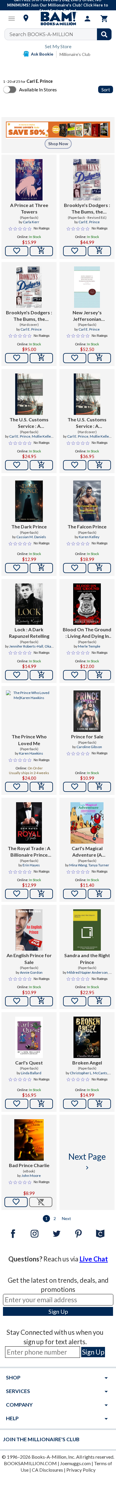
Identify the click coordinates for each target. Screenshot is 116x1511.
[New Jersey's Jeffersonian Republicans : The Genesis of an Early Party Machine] (87, 287)
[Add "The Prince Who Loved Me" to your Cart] (41, 787)
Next (66, 1218)
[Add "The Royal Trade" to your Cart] (41, 894)
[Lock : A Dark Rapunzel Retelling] (29, 604)
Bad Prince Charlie (29, 1165)
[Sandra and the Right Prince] (87, 930)
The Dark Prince (29, 526)
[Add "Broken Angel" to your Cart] (99, 1104)
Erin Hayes (31, 865)
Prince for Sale (87, 736)
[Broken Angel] (87, 1037)
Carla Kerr (31, 222)
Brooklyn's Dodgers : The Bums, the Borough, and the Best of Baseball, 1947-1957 (87, 208)
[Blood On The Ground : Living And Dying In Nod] (87, 604)
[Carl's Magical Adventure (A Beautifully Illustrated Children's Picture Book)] (87, 823)
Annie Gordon (31, 972)
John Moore (31, 1175)
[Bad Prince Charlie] (29, 1140)
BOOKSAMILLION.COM (30, 1463)
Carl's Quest (29, 1062)
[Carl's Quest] (29, 1037)
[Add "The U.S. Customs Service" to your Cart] (41, 465)
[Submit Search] (104, 34)
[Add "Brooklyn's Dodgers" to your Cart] (99, 251)
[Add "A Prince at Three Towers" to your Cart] (41, 251)
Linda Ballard (31, 1073)
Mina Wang (78, 865)
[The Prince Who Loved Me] (29, 711)
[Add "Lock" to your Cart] (41, 675)
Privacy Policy (80, 1470)
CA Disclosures (47, 1470)
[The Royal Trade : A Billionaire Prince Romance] (29, 823)
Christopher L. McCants (88, 1073)
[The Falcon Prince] (87, 501)
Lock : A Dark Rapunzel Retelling (29, 633)
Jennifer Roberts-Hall (26, 646)
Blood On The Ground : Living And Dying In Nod (87, 633)
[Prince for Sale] (87, 711)
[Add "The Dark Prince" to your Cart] (41, 568)
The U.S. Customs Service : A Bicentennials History (29, 423)
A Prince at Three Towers (29, 208)
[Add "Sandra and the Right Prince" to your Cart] (99, 1001)
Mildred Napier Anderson (87, 972)
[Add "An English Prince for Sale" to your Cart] (41, 1001)
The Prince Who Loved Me (29, 740)
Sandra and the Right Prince (87, 958)
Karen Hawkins (31, 753)
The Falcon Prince (87, 526)
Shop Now (58, 143)
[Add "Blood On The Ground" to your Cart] (99, 675)
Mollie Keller (42, 436)
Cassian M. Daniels (31, 537)
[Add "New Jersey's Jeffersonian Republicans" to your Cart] (99, 358)
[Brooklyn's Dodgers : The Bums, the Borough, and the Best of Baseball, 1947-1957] (87, 180)
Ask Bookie (42, 53)
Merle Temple (89, 646)
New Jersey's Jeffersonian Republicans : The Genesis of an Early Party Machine (87, 316)
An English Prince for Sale (29, 958)
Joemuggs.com (75, 1463)
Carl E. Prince (89, 222)
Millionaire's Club (74, 54)
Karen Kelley (89, 537)
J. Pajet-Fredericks (93, 975)
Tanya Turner (98, 865)
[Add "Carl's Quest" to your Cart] (41, 1104)
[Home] (58, 18)
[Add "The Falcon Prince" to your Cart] (99, 568)
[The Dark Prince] (29, 501)
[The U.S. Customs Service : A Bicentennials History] (29, 394)
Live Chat (93, 1259)
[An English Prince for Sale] (29, 930)
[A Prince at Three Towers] (29, 180)
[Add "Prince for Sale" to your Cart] (99, 787)
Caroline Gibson (89, 747)
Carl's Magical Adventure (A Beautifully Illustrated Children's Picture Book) (87, 851)
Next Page (87, 1161)
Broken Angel (87, 1062)
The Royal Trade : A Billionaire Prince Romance (29, 851)
